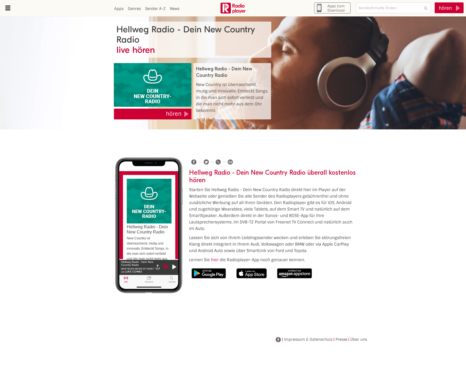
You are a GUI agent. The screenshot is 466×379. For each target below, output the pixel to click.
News (174, 8)
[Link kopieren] (218, 162)
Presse (341, 339)
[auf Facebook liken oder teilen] (194, 162)
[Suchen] (426, 8)
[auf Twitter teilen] (206, 162)
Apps (119, 8)
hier (215, 260)
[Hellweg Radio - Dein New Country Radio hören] (152, 85)
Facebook (278, 339)
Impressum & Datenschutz (308, 339)
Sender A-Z (155, 8)
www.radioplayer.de (233, 8)
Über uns (358, 339)
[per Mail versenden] (230, 162)
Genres (134, 8)
